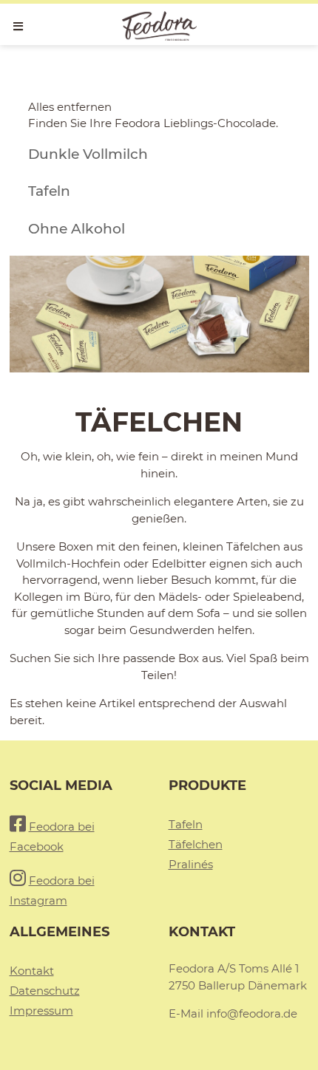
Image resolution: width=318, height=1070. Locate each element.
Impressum (41, 1010)
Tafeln (186, 824)
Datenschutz (45, 991)
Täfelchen (196, 844)
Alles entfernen (70, 107)
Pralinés (191, 864)
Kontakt (32, 971)
